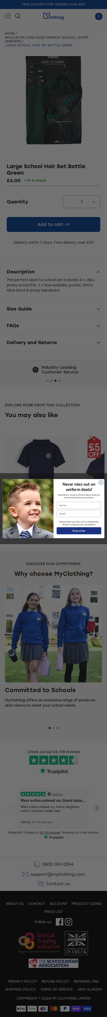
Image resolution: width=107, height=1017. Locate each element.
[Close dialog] (101, 482)
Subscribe (79, 530)
